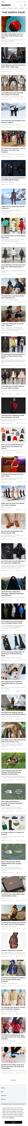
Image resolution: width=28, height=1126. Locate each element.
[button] (25, 43)
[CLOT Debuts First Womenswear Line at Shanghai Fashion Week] (13, 611)
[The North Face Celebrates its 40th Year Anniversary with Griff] (13, 405)
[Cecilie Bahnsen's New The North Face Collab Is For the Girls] (13, 83)
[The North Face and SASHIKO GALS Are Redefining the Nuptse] (13, 168)
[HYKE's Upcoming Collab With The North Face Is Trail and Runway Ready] (13, 642)
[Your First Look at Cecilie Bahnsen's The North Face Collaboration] (13, 551)
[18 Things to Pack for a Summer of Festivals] (13, 822)
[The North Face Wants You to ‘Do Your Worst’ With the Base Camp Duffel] (13, 24)
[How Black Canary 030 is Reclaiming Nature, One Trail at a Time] (13, 730)
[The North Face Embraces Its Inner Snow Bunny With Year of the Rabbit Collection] (13, 1025)
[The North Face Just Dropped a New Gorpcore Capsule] (13, 111)
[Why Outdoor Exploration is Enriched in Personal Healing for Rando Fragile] (13, 791)
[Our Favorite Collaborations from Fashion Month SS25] (13, 521)
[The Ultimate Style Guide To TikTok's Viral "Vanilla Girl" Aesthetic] (13, 997)
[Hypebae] (5, 5)
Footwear (10, 8)
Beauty (16, 8)
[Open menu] (25, 5)
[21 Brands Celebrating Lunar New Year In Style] (13, 464)
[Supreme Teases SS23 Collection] (13, 940)
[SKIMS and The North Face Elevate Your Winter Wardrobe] (13, 493)
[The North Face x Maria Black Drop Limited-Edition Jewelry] (13, 884)
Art (2, 691)
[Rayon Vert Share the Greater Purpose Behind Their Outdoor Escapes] (13, 852)
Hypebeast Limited (7, 1103)
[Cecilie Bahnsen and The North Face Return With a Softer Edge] (13, 55)
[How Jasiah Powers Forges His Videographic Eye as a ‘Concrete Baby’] (13, 671)
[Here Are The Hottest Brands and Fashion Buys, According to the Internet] (13, 435)
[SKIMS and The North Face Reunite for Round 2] (13, 197)
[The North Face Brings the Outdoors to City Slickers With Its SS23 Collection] (13, 968)
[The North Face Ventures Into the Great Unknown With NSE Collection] (13, 703)
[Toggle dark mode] (21, 5)
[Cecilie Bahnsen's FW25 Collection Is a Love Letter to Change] (13, 376)
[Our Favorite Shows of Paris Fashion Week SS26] (13, 226)
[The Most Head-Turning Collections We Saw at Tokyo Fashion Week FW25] (13, 344)
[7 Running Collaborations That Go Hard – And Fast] (13, 314)
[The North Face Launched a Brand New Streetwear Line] (13, 286)
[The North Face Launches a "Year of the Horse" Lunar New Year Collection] (13, 138)
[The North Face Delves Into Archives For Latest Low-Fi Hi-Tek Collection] (13, 913)
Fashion (3, 8)
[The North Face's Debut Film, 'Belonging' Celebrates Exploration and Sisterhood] (13, 582)
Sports (22, 8)
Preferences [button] (11, 1117)
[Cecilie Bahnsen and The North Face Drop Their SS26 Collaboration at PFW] (13, 255)
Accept (13, 1122)
